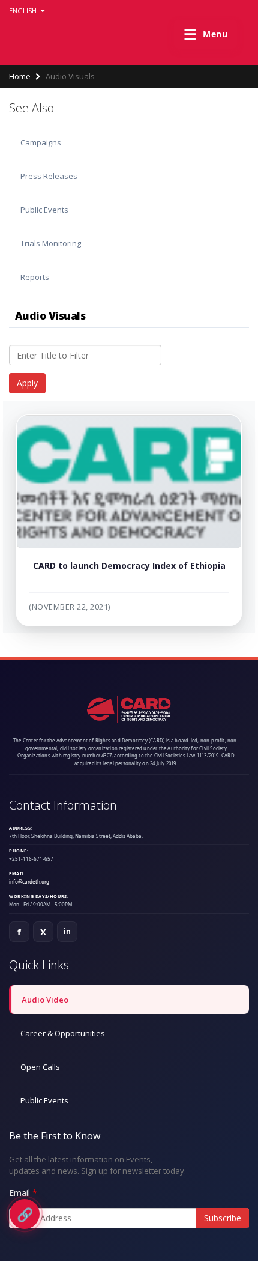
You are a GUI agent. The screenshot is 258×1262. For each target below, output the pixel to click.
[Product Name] (129, 482)
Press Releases (48, 176)
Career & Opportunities (62, 1033)
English (23, 10)
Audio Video (45, 999)
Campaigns (40, 142)
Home (20, 76)
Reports (34, 277)
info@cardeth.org (29, 881)
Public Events (44, 209)
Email (19, 1192)
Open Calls (40, 1066)
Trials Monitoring (50, 243)
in (67, 931)
